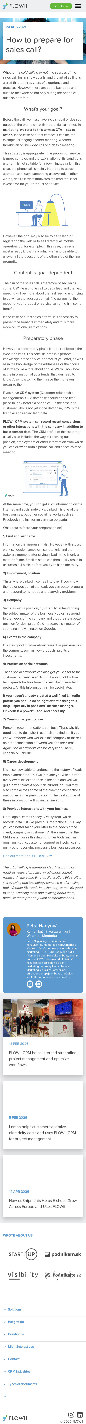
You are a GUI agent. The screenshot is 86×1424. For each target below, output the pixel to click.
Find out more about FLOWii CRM (27, 855)
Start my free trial (61, 6)
